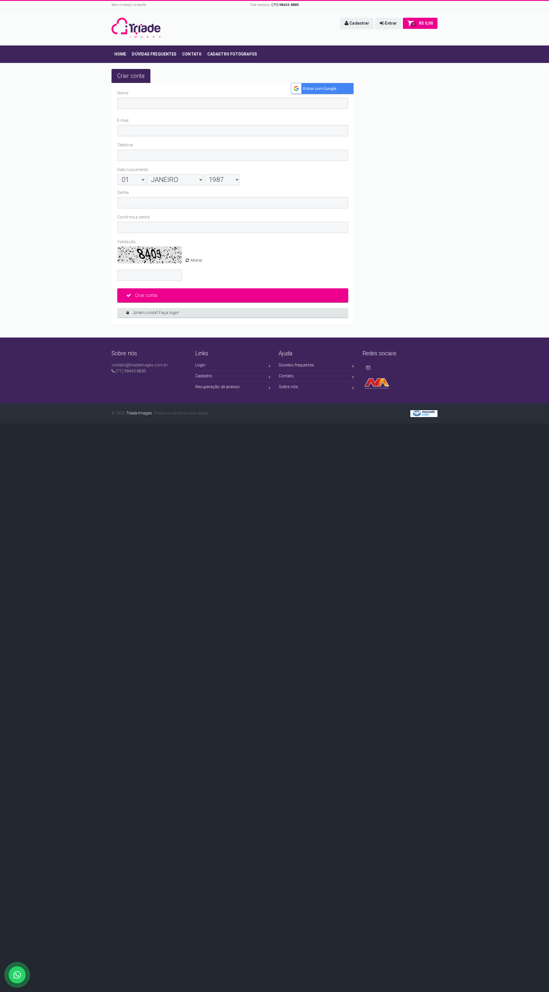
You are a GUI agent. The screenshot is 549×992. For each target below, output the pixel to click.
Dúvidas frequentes (296, 365)
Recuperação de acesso (217, 386)
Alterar (196, 260)
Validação (127, 241)
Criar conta (145, 295)
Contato (286, 376)
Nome (124, 93)
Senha (124, 192)
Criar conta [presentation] (131, 76)
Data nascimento (133, 169)
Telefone (126, 145)
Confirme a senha (155, 217)
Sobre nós (288, 386)
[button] (357, 23)
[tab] (131, 76)
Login (200, 365)
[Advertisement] (171, 464)
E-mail (137, 120)
